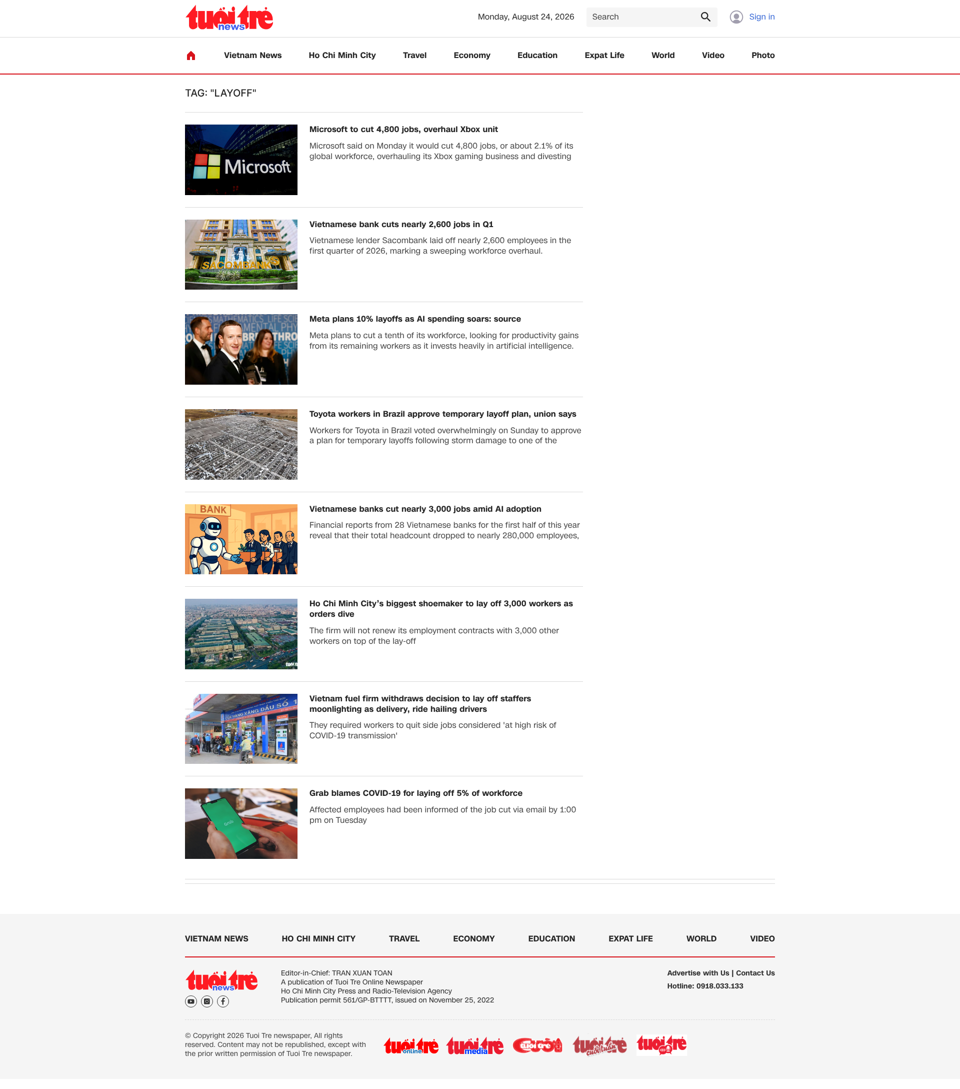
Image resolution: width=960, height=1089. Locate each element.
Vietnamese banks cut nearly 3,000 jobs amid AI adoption (426, 509)
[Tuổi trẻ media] (475, 1045)
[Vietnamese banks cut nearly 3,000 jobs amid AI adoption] (241, 539)
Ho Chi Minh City (342, 56)
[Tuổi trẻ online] (411, 1045)
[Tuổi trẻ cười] (537, 1045)
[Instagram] (207, 1001)
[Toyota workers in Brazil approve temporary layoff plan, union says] (241, 444)
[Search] (706, 17)
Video (713, 56)
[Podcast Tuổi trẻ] (662, 1045)
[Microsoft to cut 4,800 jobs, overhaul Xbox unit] (241, 160)
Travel (414, 56)
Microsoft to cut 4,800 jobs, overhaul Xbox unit (404, 130)
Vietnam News (253, 56)
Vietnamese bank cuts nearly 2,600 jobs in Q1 (402, 225)
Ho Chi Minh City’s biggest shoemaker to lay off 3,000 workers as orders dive (441, 609)
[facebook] (223, 1001)
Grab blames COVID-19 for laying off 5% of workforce (416, 793)
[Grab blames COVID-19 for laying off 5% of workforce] (241, 823)
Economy (472, 56)
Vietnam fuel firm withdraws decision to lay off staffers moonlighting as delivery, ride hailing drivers (420, 704)
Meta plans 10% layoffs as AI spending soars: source (415, 319)
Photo (763, 56)
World (663, 56)
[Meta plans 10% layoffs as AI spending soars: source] (241, 349)
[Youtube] (191, 1001)
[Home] (191, 56)
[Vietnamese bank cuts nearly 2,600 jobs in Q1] (241, 255)
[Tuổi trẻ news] (229, 17)
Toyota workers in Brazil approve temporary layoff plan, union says (443, 414)
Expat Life (604, 56)
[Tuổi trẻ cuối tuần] (600, 1045)
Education (538, 56)
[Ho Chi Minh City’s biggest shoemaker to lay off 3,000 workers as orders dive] (241, 634)
